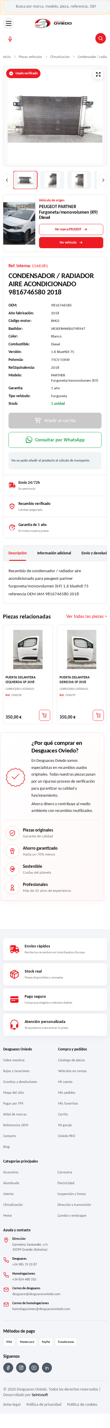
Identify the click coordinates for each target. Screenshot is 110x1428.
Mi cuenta (65, 1082)
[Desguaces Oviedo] (53, 23)
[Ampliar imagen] (98, 74)
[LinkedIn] (47, 1368)
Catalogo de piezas (71, 1060)
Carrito (63, 1114)
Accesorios (10, 1172)
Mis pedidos (66, 1093)
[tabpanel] (55, 582)
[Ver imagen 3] (79, 180)
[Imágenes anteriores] (7, 180)
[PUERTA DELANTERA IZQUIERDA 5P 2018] (27, 649)
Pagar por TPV (13, 1103)
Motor (7, 1215)
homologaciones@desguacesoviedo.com (41, 1309)
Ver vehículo (68, 242)
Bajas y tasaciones (16, 1071)
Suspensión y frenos (71, 1194)
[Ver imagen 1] (25, 180)
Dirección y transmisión (74, 1205)
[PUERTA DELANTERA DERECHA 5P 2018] (81, 649)
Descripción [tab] (18, 553)
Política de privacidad (43, 1404)
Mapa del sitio (13, 1093)
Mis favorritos (68, 1103)
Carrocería (64, 1172)
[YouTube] (34, 1368)
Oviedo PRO (66, 1136)
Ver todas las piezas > (86, 616)
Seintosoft (40, 1394)
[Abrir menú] (8, 23)
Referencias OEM (15, 1125)
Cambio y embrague (71, 1215)
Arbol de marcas (15, 1114)
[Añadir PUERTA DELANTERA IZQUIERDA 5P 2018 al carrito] (44, 715)
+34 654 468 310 (24, 1279)
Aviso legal (12, 1404)
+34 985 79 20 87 (24, 1264)
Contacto (9, 1136)
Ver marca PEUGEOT (68, 229)
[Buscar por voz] (10, 39)
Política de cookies (82, 1404)
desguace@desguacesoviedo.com (36, 1294)
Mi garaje (65, 1125)
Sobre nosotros (14, 1060)
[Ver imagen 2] (52, 180)
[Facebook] (8, 1368)
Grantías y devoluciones (20, 1082)
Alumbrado (11, 1183)
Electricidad (65, 1183)
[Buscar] (100, 38)
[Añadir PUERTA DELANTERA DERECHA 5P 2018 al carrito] (98, 715)
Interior (8, 1194)
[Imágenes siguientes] (103, 180)
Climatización (13, 1205)
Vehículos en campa (72, 1071)
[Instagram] (21, 1368)
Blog (6, 1147)
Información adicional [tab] (54, 553)
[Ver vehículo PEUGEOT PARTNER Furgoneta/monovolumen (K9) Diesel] (19, 223)
